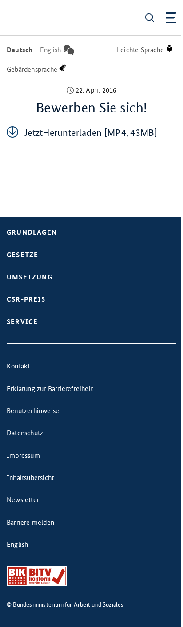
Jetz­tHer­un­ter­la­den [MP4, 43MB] (90, 132)
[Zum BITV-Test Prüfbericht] (37, 576)
